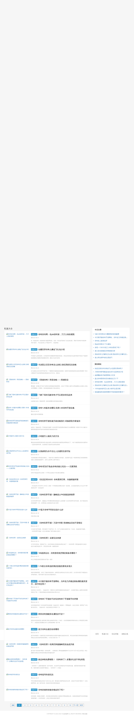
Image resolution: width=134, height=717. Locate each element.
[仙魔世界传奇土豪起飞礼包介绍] (17, 349)
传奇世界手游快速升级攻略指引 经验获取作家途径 (59, 421)
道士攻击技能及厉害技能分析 (105, 351)
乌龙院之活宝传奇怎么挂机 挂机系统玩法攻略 (57, 364)
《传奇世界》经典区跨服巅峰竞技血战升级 (56, 644)
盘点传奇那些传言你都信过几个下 (106, 378)
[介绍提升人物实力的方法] (17, 436)
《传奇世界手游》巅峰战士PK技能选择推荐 (56, 494)
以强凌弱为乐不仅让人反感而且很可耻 (54, 451)
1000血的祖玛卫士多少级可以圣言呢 (107, 388)
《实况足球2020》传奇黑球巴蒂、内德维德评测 (58, 479)
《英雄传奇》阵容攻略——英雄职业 (53, 379)
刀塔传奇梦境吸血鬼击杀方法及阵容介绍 (109, 372)
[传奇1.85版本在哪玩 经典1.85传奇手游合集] (17, 409)
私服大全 (34, 334)
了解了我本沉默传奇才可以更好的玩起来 (55, 395)
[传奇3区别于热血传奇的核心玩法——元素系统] (17, 467)
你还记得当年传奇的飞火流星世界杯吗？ (109, 368)
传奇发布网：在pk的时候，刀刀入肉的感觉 (56, 334)
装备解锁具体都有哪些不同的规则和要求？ (110, 392)
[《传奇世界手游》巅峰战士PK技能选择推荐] (17, 495)
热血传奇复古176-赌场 (103, 344)
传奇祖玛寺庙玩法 (45, 674)
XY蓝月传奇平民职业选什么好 (50, 509)
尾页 (81, 705)
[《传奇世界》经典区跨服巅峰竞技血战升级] (17, 645)
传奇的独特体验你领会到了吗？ (51, 689)
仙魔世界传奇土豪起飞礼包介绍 (51, 349)
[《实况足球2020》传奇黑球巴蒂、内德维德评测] (17, 480)
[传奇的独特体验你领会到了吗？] (17, 689)
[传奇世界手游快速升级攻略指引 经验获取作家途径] (17, 422)
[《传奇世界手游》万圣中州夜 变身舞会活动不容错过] (17, 523)
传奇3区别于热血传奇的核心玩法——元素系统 (57, 466)
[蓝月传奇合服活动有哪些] (17, 629)
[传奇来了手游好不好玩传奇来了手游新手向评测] (17, 600)
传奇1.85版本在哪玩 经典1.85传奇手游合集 (56, 408)
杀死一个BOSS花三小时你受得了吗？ (108, 347)
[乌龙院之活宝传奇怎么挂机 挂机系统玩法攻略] (17, 365)
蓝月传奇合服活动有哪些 (48, 629)
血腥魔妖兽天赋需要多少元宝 (105, 375)
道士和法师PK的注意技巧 (103, 357)
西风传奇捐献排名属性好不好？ (51, 614)
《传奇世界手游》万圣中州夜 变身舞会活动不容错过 (60, 522)
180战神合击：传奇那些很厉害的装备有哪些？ (57, 553)
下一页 (76, 705)
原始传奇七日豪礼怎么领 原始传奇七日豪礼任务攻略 (113, 354)
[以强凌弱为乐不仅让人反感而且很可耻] (17, 452)
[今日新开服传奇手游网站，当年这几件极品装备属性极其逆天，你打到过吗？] (17, 583)
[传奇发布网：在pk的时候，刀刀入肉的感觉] (17, 335)
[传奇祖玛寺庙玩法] (17, 674)
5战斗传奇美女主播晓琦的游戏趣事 (107, 334)
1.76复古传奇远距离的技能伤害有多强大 (55, 566)
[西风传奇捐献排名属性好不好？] (17, 614)
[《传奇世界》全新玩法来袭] (17, 538)
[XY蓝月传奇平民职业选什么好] (17, 509)
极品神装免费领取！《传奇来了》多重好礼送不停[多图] (61, 659)
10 (70, 705)
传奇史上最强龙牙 (101, 341)
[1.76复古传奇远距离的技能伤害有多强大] (17, 567)
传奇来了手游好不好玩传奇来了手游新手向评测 (58, 599)
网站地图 (84, 714)
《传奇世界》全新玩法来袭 (49, 538)
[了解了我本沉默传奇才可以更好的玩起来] (17, 396)
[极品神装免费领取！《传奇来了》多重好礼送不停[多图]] (17, 660)
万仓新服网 (65, 714)
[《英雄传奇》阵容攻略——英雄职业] (17, 380)
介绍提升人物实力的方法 (48, 436)
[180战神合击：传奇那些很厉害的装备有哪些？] (17, 554)
